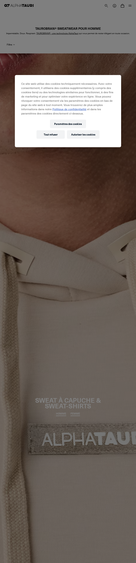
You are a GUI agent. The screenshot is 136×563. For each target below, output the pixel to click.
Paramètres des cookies (68, 124)
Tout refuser (51, 134)
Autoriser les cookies (83, 134)
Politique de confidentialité (69, 109)
